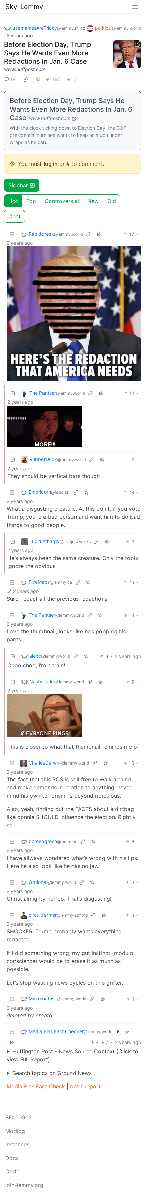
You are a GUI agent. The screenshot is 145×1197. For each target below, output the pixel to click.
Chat (14, 216)
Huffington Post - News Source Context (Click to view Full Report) (72, 1055)
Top (31, 201)
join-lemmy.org (24, 1184)
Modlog (15, 1131)
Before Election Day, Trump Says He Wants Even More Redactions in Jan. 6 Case (47, 52)
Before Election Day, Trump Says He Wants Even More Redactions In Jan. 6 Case (71, 109)
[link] (26, 79)
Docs (12, 1158)
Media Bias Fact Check (36, 1086)
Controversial (62, 201)
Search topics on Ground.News (52, 1073)
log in (51, 163)
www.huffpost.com (25, 69)
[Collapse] (12, 234)
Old (111, 201)
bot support (85, 1086)
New (93, 201)
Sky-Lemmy (24, 7)
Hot (13, 201)
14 (13, 79)
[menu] (135, 7)
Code (12, 1171)
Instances (17, 1144)
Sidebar (18, 185)
